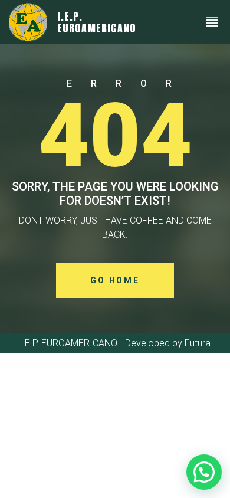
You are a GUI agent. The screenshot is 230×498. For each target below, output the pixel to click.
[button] (204, 472)
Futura (198, 343)
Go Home (115, 280)
